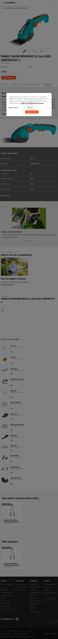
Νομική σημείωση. (40, 103)
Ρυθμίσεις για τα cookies (13, 107)
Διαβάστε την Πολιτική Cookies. (29, 103)
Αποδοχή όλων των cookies (32, 112)
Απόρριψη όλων (30, 107)
